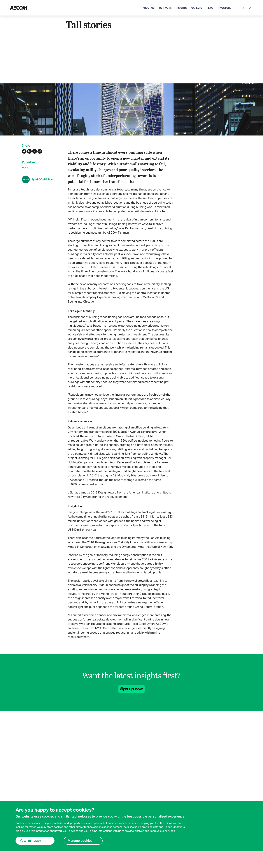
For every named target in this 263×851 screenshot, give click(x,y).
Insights (181, 7)
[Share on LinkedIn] (29, 151)
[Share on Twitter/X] (34, 151)
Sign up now (131, 688)
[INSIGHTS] (30, 8)
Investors (224, 7)
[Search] (243, 8)
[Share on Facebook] (24, 151)
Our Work (165, 7)
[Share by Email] (39, 151)
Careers (196, 7)
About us (148, 7)
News (210, 7)
